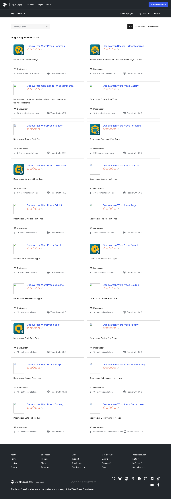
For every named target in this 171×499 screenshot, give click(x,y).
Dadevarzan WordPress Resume (45, 285)
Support (75, 459)
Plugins (44, 463)
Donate (106, 463)
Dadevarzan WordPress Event (44, 245)
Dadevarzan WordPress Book (43, 324)
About (13, 455)
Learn (74, 455)
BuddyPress (139, 467)
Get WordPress (158, 4)
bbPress (137, 463)
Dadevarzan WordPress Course (121, 285)
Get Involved (108, 455)
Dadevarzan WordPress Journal (121, 165)
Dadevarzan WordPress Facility (121, 324)
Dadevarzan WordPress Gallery (121, 85)
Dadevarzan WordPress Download (46, 165)
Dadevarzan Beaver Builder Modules (123, 46)
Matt (136, 459)
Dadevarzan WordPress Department (124, 404)
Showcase (45, 455)
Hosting (14, 463)
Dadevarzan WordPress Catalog (45, 404)
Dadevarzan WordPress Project (121, 205)
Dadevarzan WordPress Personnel (122, 125)
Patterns (45, 467)
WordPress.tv (79, 467)
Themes (44, 459)
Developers (77, 463)
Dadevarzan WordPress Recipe (44, 364)
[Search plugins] (47, 26)
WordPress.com (141, 455)
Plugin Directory (18, 13)
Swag (105, 467)
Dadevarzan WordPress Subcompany (124, 364)
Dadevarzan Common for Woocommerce (50, 85)
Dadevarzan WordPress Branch (120, 245)
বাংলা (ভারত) (40, 482)
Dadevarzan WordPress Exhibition (46, 205)
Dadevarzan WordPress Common (46, 46)
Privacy (14, 467)
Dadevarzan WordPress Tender (45, 125)
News (13, 459)
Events (105, 459)
